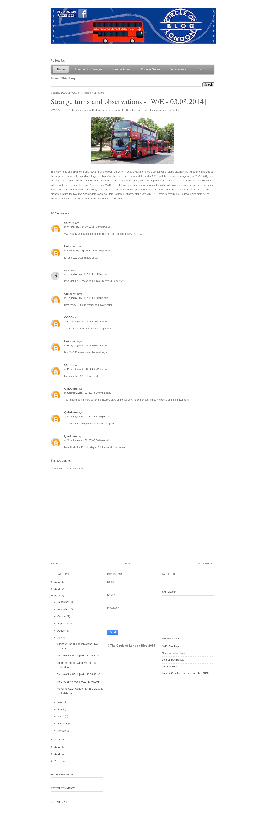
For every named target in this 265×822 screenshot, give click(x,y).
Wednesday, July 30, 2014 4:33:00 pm (86, 227)
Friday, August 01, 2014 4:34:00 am (85, 321)
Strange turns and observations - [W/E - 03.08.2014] (128, 101)
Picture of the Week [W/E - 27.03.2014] (78, 655)
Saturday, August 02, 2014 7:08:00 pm (86, 440)
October (62, 616)
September (63, 623)
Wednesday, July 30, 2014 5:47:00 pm (86, 250)
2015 (57, 588)
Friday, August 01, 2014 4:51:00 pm (85, 369)
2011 (57, 753)
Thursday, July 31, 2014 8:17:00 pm (85, 298)
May (60, 702)
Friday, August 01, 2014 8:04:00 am (85, 345)
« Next (54, 563)
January (62, 730)
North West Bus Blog (173, 653)
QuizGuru (70, 388)
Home (128, 563)
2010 (57, 761)
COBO (68, 222)
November (63, 609)
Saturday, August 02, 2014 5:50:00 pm (86, 393)
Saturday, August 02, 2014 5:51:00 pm (86, 416)
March (61, 716)
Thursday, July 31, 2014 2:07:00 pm (85, 274)
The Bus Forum (170, 666)
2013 (57, 739)
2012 (57, 746)
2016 (57, 581)
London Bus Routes (173, 659)
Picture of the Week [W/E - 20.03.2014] (78, 674)
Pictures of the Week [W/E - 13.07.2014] (79, 681)
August (61, 630)
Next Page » (205, 563)
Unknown (70, 246)
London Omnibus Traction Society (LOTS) (185, 673)
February (62, 723)
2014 (57, 596)
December (63, 602)
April (60, 709)
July (60, 637)
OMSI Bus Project (172, 646)
